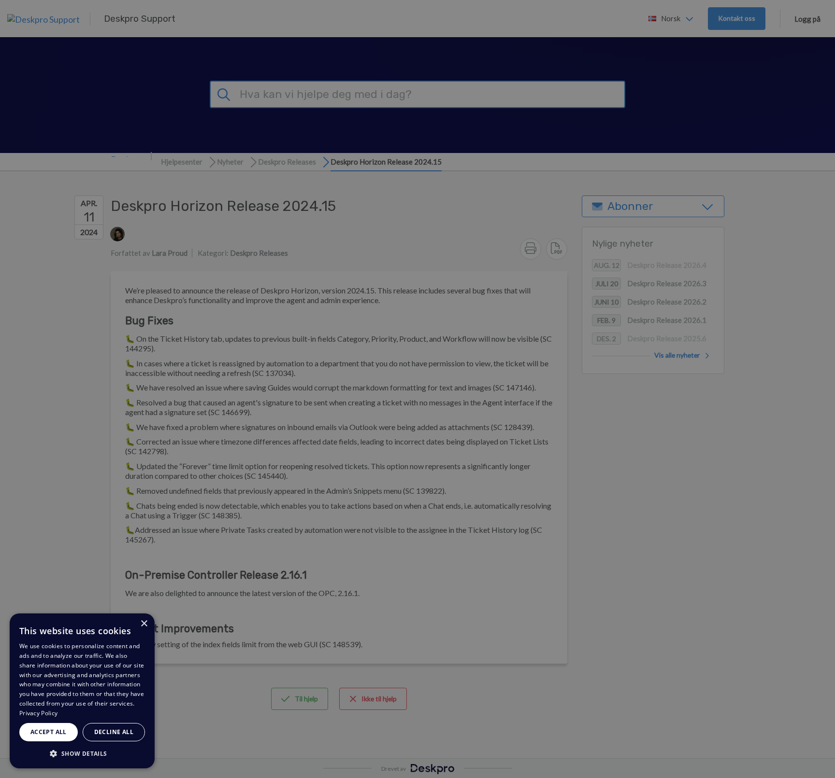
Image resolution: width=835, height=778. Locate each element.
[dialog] (82, 690)
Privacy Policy (38, 713)
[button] (82, 753)
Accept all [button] (48, 732)
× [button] (143, 623)
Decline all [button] (113, 732)
